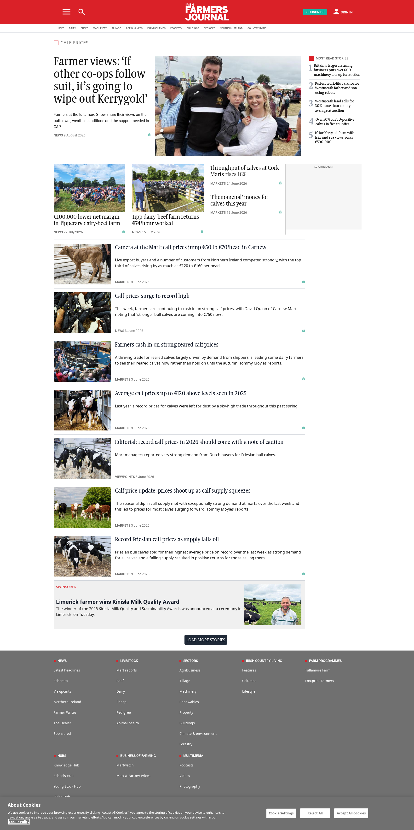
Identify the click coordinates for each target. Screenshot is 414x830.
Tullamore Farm (317, 670)
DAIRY (72, 28)
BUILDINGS (193, 28)
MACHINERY (100, 28)
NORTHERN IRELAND (231, 28)
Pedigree (123, 712)
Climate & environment (198, 733)
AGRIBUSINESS (134, 28)
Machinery (187, 691)
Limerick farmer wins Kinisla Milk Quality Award (117, 602)
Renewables (189, 702)
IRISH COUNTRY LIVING (264, 661)
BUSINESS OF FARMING (138, 756)
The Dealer (62, 723)
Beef (120, 680)
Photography (189, 786)
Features (249, 670)
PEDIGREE (209, 28)
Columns (249, 680)
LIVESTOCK (129, 661)
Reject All (315, 813)
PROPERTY (176, 28)
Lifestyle (248, 691)
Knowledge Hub (66, 765)
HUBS (62, 756)
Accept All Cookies (351, 813)
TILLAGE (116, 28)
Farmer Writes (65, 712)
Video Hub (62, 797)
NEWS (58, 135)
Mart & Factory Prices (133, 775)
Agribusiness (190, 670)
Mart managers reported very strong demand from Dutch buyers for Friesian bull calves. (195, 454)
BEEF (61, 28)
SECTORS (190, 661)
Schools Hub (64, 775)
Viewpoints (62, 691)
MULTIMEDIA (193, 756)
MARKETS (218, 183)
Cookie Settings (281, 813)
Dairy (120, 691)
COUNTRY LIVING (256, 28)
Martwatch (125, 765)
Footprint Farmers (319, 680)
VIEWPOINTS (125, 477)
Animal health (127, 723)
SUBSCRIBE (315, 12)
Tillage (184, 680)
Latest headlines (67, 670)
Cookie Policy (19, 822)
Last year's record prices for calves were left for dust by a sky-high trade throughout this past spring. (207, 406)
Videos (184, 775)
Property (186, 712)
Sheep (121, 702)
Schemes (61, 680)
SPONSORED (66, 586)
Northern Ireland (67, 702)
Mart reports (126, 670)
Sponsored (62, 733)
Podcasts (186, 765)
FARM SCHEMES (156, 28)
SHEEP (84, 28)
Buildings (187, 723)
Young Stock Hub (67, 786)
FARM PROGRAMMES (325, 661)
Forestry (185, 744)
